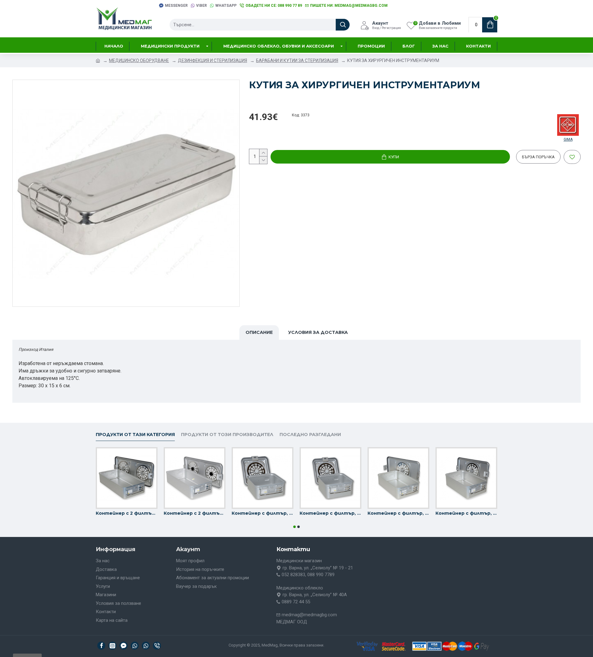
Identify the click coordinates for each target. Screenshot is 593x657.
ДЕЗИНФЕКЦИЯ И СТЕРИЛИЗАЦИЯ (212, 60)
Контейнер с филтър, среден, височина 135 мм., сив (398, 513)
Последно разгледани (310, 434)
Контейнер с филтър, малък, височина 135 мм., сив (262, 513)
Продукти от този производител (227, 434)
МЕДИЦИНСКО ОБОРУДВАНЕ (139, 60)
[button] (294, 527)
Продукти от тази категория (135, 434)
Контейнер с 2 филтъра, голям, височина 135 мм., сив (127, 513)
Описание (259, 332)
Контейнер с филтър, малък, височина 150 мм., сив (330, 513)
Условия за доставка (318, 332)
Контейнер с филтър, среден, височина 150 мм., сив (466, 513)
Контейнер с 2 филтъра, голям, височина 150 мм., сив (194, 513)
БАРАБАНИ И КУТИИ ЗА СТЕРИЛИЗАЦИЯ (297, 60)
